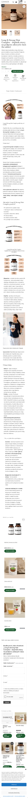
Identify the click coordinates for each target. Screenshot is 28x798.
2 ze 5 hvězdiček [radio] (17, 663)
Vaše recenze (8, 666)
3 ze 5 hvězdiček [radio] (19, 663)
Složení (12, 91)
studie (5, 415)
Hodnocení (18, 91)
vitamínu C (16, 447)
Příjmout (14, 784)
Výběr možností (6, 735)
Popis (7, 91)
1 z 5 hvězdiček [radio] (16, 663)
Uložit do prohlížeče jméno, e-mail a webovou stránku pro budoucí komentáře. (13, 690)
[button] (26, 769)
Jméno (5, 676)
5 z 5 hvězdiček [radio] (22, 663)
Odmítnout (14, 788)
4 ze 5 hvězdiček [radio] (21, 663)
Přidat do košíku (17, 71)
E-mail (5, 682)
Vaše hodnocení (9, 663)
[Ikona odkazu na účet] (16, 2)
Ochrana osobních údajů (8, 796)
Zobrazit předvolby (14, 793)
